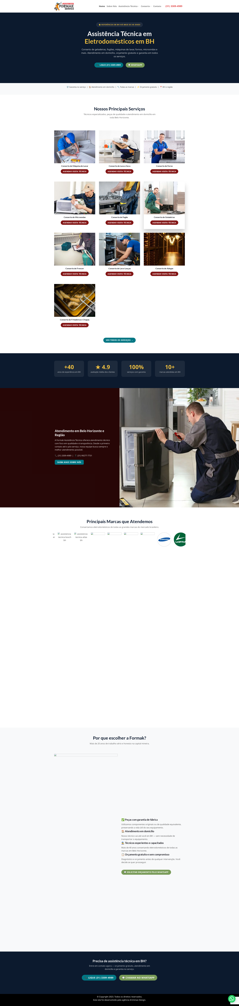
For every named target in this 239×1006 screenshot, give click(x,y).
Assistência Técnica (128, 6)
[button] (232, 999)
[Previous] (54, 626)
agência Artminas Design (133, 1000)
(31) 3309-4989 (173, 6)
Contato (157, 6)
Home (102, 6)
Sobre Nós (112, 6)
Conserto (145, 6)
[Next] (184, 626)
